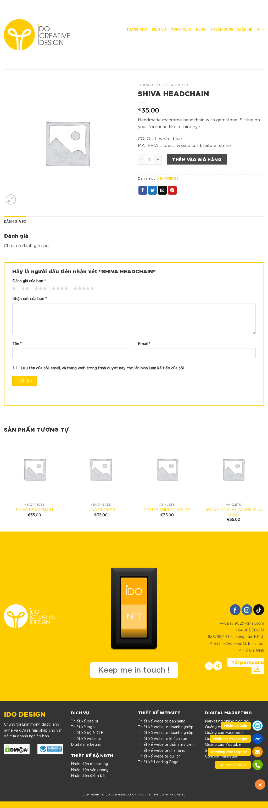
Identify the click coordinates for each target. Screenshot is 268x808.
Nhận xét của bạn (29, 298)
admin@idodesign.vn (229, 751)
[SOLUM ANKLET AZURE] (167, 469)
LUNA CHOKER (100, 509)
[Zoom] (11, 199)
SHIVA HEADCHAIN (34, 509)
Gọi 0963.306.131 (233, 764)
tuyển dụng (222, 29)
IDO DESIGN (25, 713)
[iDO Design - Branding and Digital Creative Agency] (37, 34)
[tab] (15, 221)
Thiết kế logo (83, 726)
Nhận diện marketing (89, 763)
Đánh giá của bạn (29, 280)
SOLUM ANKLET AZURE (167, 509)
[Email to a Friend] (162, 190)
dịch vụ (159, 29)
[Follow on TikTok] (258, 609)
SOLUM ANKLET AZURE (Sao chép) (233, 512)
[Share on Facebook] (142, 190)
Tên (17, 343)
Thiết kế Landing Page (158, 761)
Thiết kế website (86, 738)
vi (259, 29)
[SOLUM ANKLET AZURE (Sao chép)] (233, 469)
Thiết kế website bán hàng (162, 721)
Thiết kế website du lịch (159, 756)
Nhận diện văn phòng (90, 769)
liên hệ (245, 29)
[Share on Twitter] (152, 190)
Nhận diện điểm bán (89, 775)
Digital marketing (86, 744)
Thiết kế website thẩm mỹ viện (166, 744)
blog (201, 29)
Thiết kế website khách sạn (162, 738)
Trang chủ (149, 84)
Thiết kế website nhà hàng (161, 750)
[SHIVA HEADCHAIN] (34, 469)
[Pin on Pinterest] (172, 190)
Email (144, 343)
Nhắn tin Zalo (235, 725)
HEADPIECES (177, 84)
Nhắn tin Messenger (230, 738)
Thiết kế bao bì (84, 721)
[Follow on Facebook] (235, 609)
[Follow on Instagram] (247, 609)
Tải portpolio (247, 662)
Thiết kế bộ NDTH (87, 732)
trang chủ (136, 29)
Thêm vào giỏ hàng (196, 159)
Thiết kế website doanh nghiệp (165, 726)
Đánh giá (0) (15, 221)
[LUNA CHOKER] (100, 469)
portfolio (181, 29)
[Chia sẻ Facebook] (217, 665)
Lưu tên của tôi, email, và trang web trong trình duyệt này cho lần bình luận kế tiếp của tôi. (103, 367)
